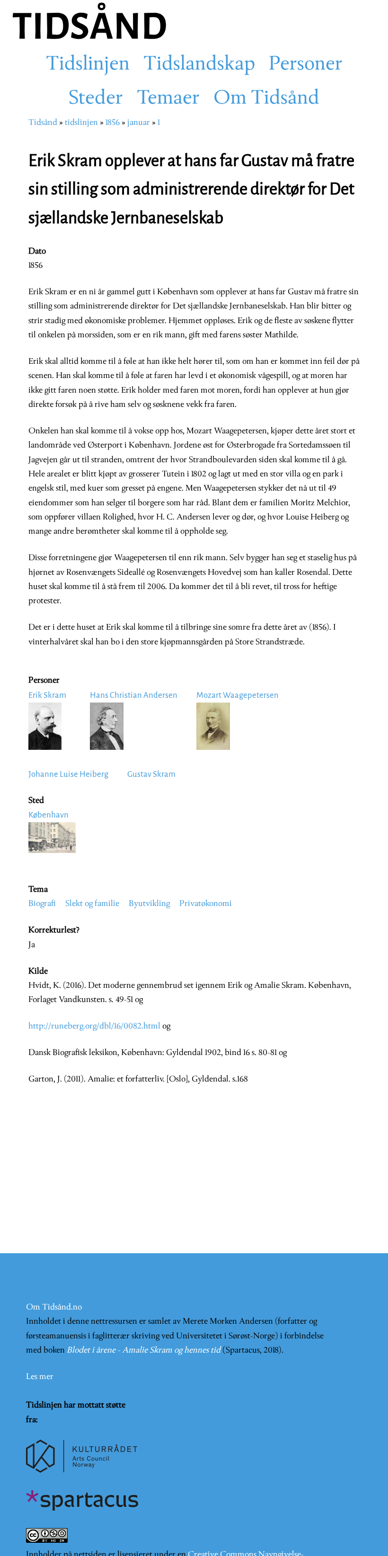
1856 (113, 122)
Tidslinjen (88, 64)
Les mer (39, 1376)
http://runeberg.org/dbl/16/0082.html (95, 1026)
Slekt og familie (92, 903)
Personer (306, 64)
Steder (96, 98)
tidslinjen (81, 122)
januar (138, 122)
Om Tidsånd (266, 98)
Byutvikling (149, 903)
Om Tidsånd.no (54, 1307)
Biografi (42, 903)
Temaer (168, 98)
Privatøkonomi (205, 903)
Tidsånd (42, 122)
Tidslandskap (199, 64)
